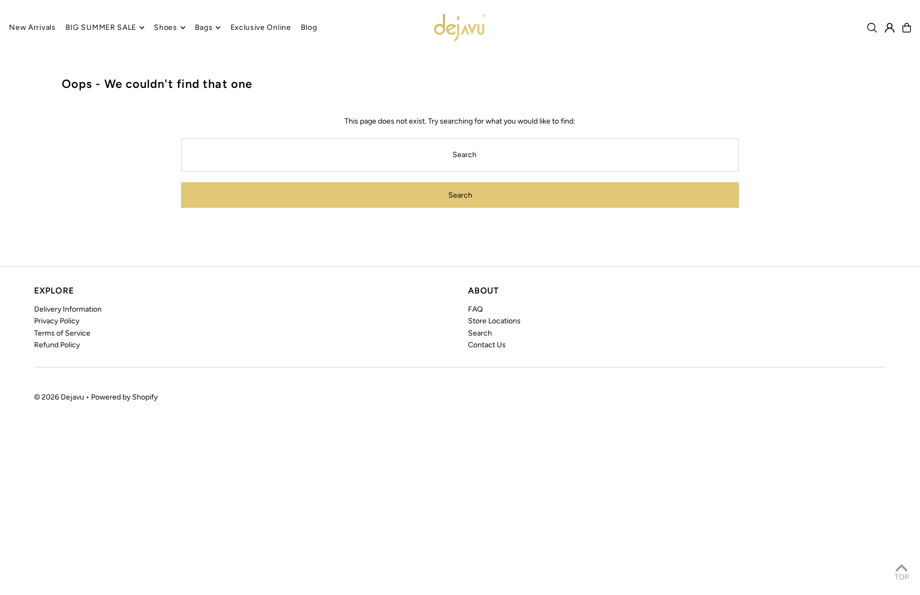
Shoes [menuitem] (165, 27)
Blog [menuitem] (309, 27)
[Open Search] (872, 27)
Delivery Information (68, 309)
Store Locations (494, 320)
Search (480, 333)
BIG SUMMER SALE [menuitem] (101, 27)
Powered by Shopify (124, 397)
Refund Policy (57, 344)
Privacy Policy (56, 320)
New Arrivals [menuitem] (32, 27)
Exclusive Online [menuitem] (261, 27)
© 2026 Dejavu (59, 397)
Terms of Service (62, 333)
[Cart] (906, 27)
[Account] (889, 27)
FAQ (475, 309)
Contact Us (487, 344)
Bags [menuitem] (204, 27)
